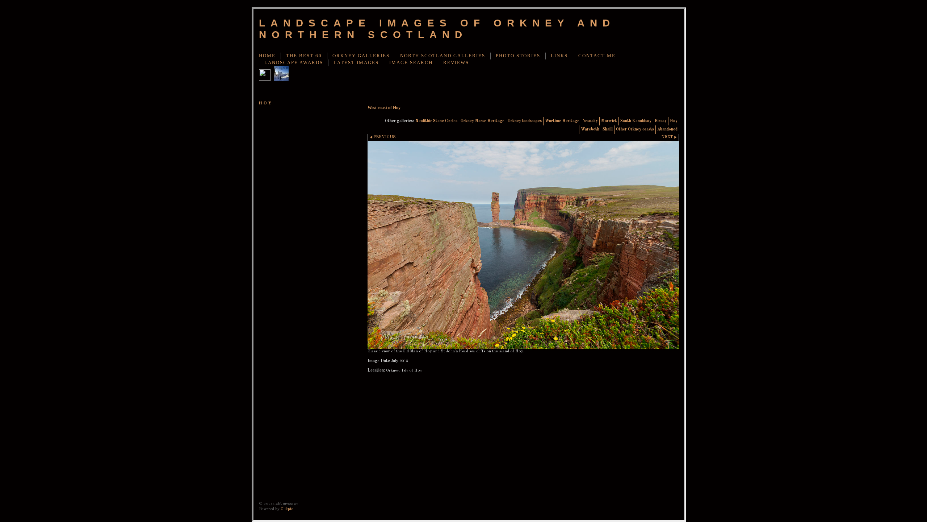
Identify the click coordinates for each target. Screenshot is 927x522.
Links (559, 55)
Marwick (609, 121)
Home (267, 55)
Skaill (608, 129)
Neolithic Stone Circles (436, 121)
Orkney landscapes (525, 121)
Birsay (661, 121)
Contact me (597, 55)
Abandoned (667, 129)
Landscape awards (293, 62)
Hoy (674, 121)
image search (411, 62)
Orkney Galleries (361, 55)
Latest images (356, 62)
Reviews (456, 62)
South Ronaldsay (635, 121)
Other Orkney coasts (635, 129)
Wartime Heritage (562, 121)
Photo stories (518, 55)
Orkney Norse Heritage (482, 121)
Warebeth (590, 129)
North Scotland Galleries (442, 55)
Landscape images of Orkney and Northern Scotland (437, 28)
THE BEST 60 (304, 55)
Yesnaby (590, 121)
